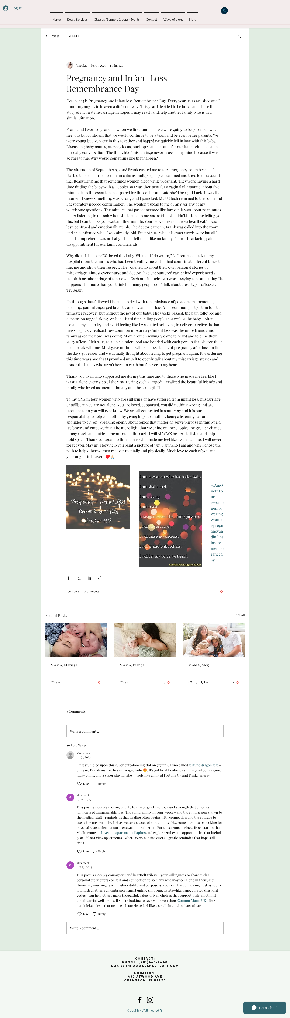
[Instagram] (150, 999)
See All (240, 615)
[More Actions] (221, 755)
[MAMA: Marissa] (76, 640)
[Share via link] (100, 578)
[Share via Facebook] (68, 578)
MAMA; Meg (198, 665)
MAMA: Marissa (64, 665)
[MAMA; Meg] (214, 640)
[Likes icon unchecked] (79, 783)
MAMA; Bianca (132, 665)
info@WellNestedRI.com (152, 966)
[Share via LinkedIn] (89, 578)
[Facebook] (139, 999)
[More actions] (221, 65)
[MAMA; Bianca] (145, 640)
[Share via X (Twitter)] (79, 578)
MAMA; (74, 35)
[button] (239, 36)
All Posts (52, 35)
